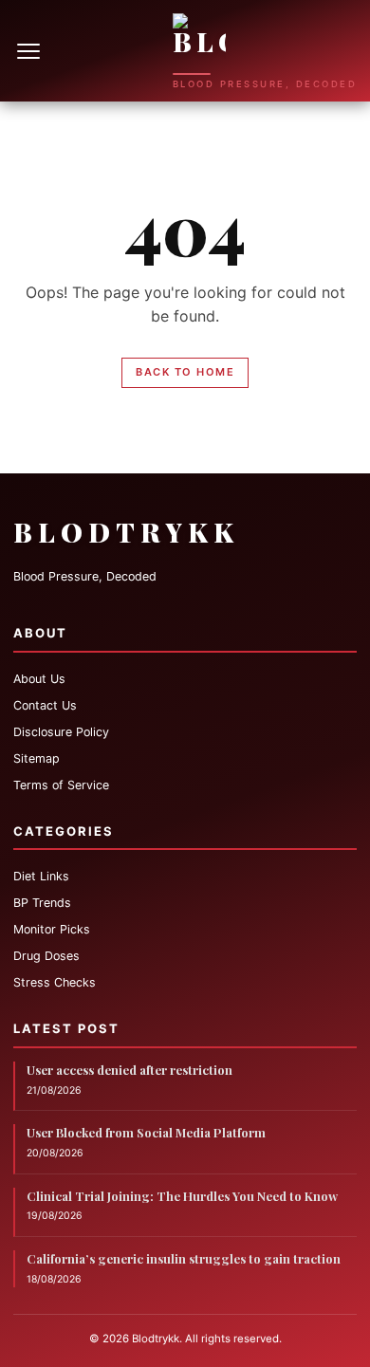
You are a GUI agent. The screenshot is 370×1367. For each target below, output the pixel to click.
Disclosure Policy (61, 732)
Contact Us (45, 705)
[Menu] (30, 51)
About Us (39, 679)
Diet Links (41, 876)
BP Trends (42, 903)
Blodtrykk (126, 531)
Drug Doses (46, 956)
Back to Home (185, 372)
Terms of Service (61, 785)
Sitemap (36, 758)
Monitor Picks (51, 929)
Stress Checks (54, 982)
